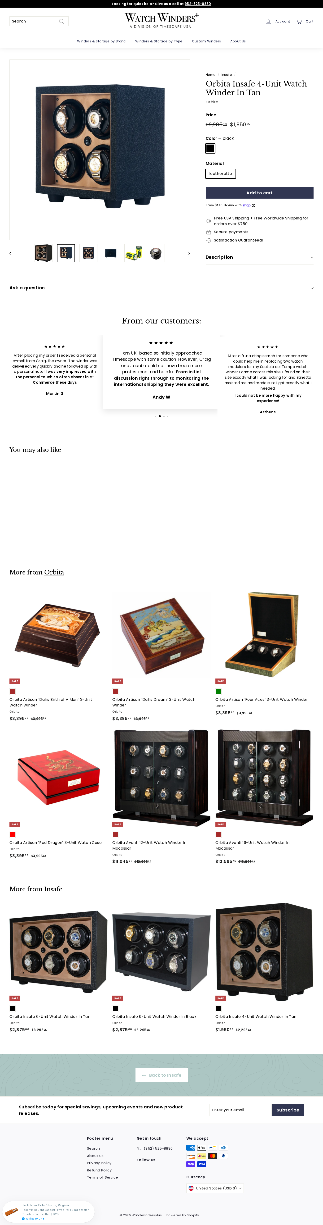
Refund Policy (99, 1170)
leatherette (220, 173)
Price (211, 115)
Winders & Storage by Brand (101, 41)
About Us (238, 41)
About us (95, 1155)
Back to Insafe (165, 1075)
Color (220, 138)
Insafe (227, 75)
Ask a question (27, 288)
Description (219, 257)
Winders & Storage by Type (159, 41)
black (210, 148)
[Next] (187, 253)
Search (93, 1148)
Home (211, 75)
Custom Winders (206, 41)
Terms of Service (102, 1177)
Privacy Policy (99, 1162)
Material (215, 163)
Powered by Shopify (182, 1215)
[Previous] (12, 253)
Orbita (212, 102)
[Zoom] (100, 150)
